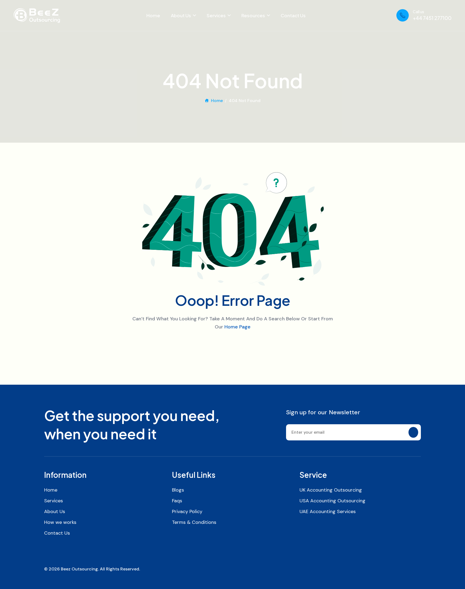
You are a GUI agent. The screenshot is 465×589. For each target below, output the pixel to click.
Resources (253, 15)
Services (216, 15)
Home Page (237, 327)
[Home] (36, 15)
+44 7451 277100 (432, 18)
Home (153, 15)
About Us (181, 15)
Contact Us (293, 15)
